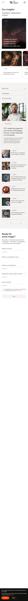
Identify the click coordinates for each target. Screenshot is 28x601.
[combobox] (14, 93)
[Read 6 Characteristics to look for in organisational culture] (11, 64)
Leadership (14, 150)
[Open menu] (3, 2)
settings (12, 594)
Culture (5, 68)
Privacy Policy (19, 290)
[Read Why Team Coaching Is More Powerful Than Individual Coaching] (14, 166)
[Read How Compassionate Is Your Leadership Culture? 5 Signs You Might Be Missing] (14, 178)
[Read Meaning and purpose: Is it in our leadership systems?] (14, 190)
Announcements (8, 123)
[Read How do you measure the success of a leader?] (14, 202)
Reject (13, 598)
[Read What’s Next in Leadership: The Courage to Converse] (14, 154)
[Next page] (20, 223)
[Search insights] (25, 88)
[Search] (24, 2)
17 (17, 223)
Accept (5, 598)
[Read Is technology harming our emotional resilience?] (14, 214)
